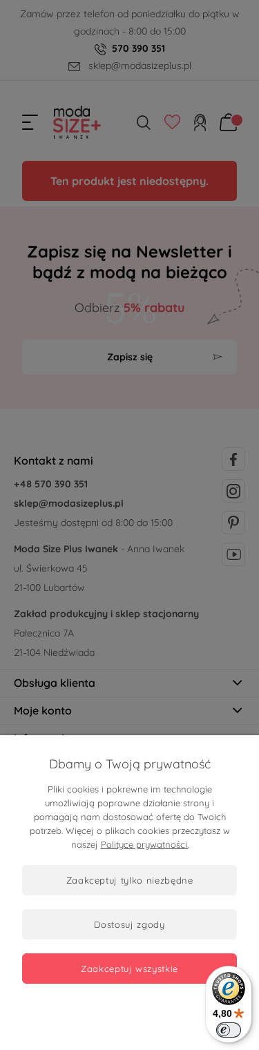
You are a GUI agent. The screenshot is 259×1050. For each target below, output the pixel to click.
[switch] (228, 1030)
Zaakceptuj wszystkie (129, 968)
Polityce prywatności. (145, 844)
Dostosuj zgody (129, 924)
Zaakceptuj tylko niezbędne (129, 880)
